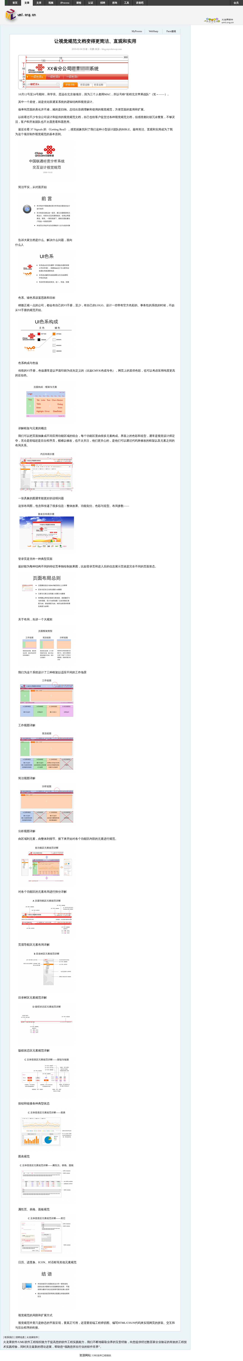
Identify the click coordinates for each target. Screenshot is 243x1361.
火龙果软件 (33, 1337)
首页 (15, 2)
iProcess (64, 2)
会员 (236, 2)
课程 (78, 2)
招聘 (102, 2)
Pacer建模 (171, 31)
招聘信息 (20, 1337)
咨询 (114, 2)
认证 (90, 2)
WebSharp (153, 31)
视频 (50, 2)
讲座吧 (140, 2)
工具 (126, 2)
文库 (38, 2)
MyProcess (137, 31)
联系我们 (9, 1337)
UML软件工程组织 (101, 1355)
